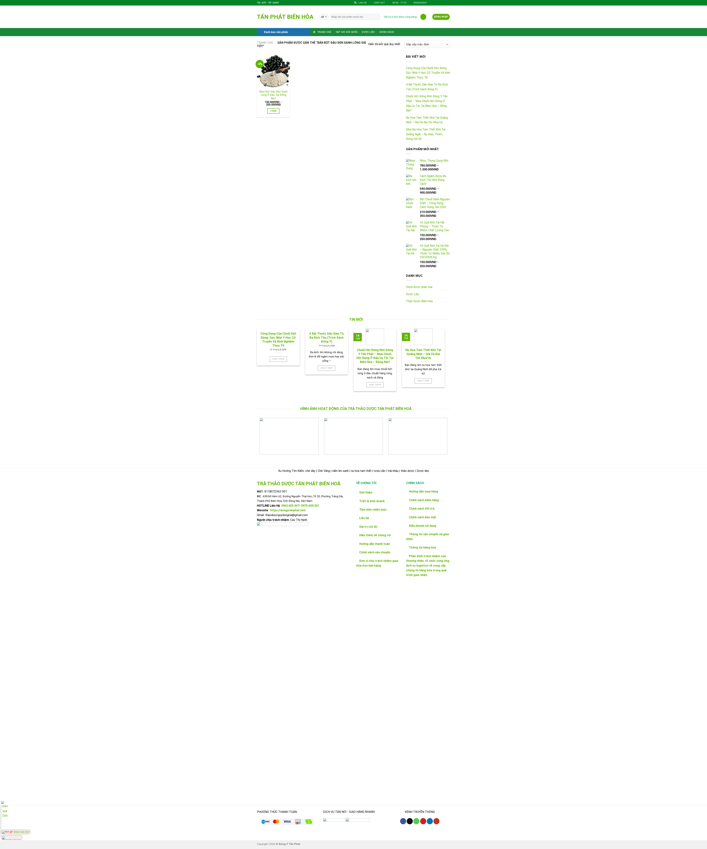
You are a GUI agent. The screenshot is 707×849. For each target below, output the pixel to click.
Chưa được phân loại (419, 287)
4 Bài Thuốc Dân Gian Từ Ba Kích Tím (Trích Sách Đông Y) (427, 87)
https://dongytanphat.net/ (288, 510)
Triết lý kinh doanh (371, 501)
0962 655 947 (21, 832)
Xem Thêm (278, 359)
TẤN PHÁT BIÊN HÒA (285, 17)
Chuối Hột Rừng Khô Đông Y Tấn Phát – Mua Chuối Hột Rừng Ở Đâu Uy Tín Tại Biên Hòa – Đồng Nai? (426, 103)
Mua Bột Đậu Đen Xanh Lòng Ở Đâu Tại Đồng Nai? (273, 95)
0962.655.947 (290, 505)
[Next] (441, 439)
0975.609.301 (310, 505)
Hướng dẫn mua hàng (423, 491)
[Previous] (265, 439)
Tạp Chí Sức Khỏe (346, 32)
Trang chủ (265, 42)
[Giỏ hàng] (423, 17)
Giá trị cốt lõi (367, 526)
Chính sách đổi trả (421, 508)
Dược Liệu (368, 32)
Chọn (273, 111)
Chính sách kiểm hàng (424, 500)
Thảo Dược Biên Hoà (419, 301)
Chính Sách (386, 32)
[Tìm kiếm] (377, 17)
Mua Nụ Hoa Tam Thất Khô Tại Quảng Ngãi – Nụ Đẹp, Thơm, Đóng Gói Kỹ (425, 134)
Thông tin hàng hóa (422, 547)
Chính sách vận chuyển (374, 552)
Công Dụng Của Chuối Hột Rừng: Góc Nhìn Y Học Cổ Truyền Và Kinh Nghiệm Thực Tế (428, 72)
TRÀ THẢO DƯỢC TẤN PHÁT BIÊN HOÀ (298, 483)
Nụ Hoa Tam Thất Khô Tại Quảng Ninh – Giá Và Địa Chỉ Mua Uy (427, 120)
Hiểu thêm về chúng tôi (374, 535)
